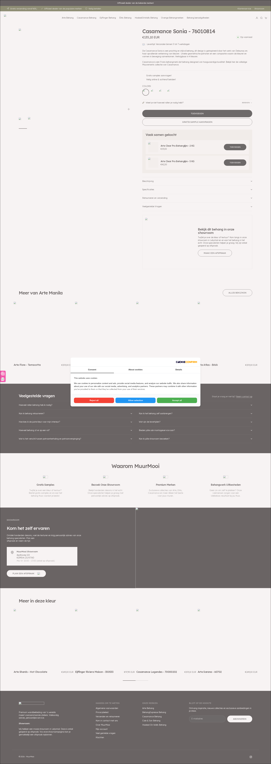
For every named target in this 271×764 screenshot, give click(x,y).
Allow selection (135, 400)
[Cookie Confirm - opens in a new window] (186, 362)
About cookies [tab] (135, 369)
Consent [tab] (92, 369)
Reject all (94, 400)
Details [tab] (178, 369)
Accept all (177, 400)
